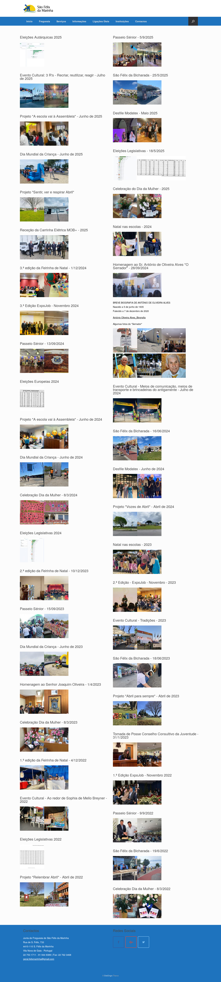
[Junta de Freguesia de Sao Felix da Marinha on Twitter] (143, 942)
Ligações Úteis (101, 21)
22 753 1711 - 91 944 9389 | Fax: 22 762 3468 (47, 954)
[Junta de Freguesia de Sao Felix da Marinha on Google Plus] (131, 942)
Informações (79, 21)
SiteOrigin (108, 975)
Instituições (122, 21)
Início (29, 21)
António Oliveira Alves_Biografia (129, 317)
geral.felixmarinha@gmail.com (38, 959)
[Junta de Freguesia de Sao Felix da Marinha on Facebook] (118, 942)
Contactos (141, 21)
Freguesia (44, 21)
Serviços (61, 21)
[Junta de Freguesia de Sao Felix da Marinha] (38, 8)
